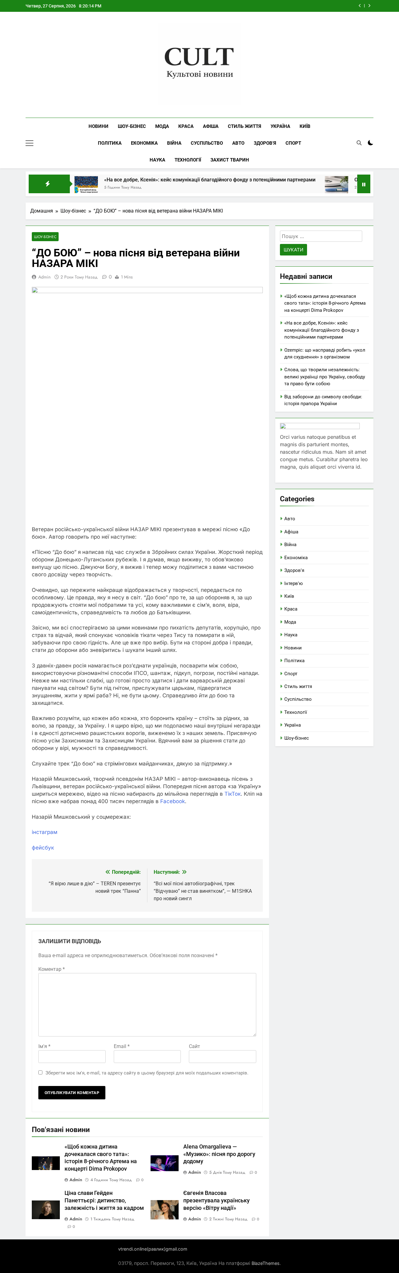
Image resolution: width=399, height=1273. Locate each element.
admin (44, 277)
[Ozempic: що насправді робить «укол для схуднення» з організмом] (312, 187)
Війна (174, 143)
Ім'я (44, 1046)
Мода (162, 126)
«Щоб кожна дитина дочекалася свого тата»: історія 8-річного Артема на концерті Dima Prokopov (325, 303)
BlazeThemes (266, 1263)
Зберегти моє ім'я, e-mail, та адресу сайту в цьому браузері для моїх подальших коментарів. (147, 1073)
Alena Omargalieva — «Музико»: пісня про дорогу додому (219, 1154)
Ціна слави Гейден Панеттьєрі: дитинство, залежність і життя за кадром (104, 1200)
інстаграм (44, 832)
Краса (186, 126)
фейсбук (43, 848)
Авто (238, 143)
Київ (305, 126)
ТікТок (232, 794)
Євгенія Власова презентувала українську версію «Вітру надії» (216, 1200)
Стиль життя (244, 126)
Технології (188, 160)
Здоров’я (265, 143)
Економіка (144, 143)
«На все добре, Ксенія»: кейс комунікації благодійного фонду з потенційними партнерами (185, 180)
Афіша (211, 126)
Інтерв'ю (293, 583)
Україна (280, 126)
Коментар (51, 969)
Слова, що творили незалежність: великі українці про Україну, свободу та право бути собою (324, 376)
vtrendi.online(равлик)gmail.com (152, 1249)
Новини (98, 126)
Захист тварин (229, 160)
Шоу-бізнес (132, 126)
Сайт (194, 1046)
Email (122, 1046)
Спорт (293, 143)
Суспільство (207, 143)
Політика (110, 143)
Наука (157, 160)
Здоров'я (294, 570)
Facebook (172, 801)
